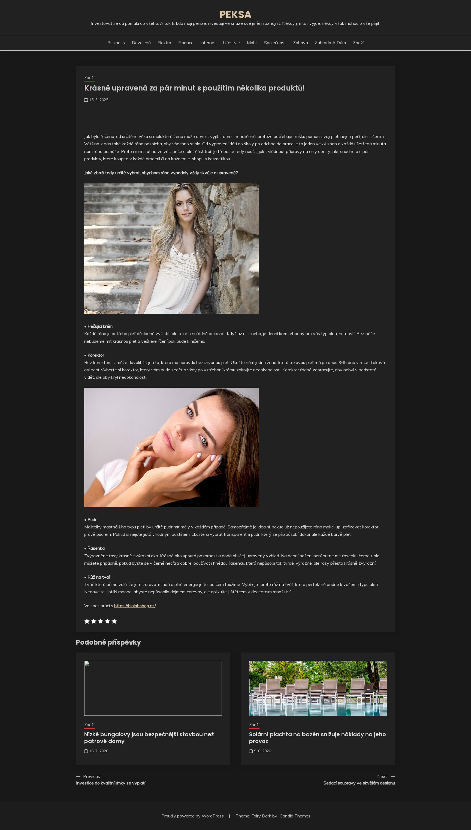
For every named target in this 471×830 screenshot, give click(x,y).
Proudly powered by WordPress (193, 816)
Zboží (358, 42)
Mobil (252, 42)
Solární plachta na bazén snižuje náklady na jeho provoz (317, 737)
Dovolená (141, 42)
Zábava (300, 42)
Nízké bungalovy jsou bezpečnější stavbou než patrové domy (149, 737)
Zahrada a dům (330, 42)
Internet (208, 42)
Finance (186, 42)
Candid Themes (295, 816)
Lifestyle (231, 42)
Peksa (236, 14)
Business (116, 42)
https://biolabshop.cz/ (134, 605)
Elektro (164, 42)
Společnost (275, 42)
